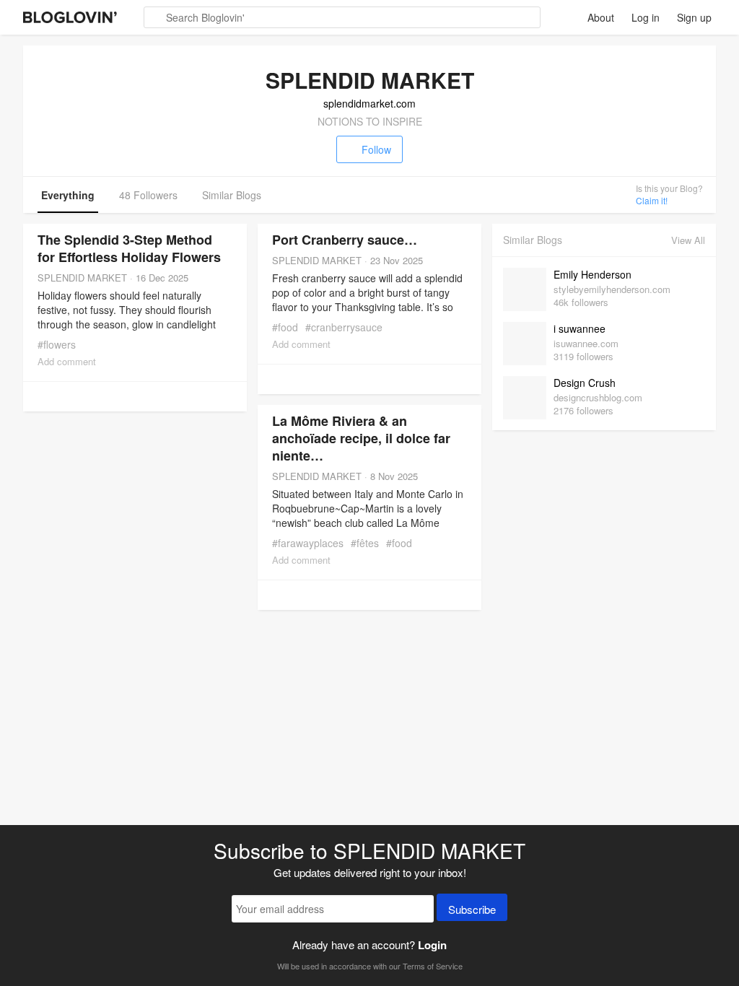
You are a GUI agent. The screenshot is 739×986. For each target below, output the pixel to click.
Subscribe (472, 909)
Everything (68, 195)
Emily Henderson (592, 274)
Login (432, 945)
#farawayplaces (308, 543)
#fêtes (365, 543)
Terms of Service (433, 966)
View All (688, 240)
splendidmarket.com (369, 103)
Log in (645, 17)
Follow (376, 149)
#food (285, 327)
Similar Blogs (231, 195)
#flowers (57, 344)
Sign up (694, 17)
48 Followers (148, 195)
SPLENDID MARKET (82, 277)
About (600, 17)
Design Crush (585, 382)
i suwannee (579, 328)
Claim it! (652, 200)
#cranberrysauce (343, 327)
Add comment (67, 361)
